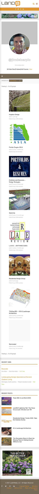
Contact (9, 488)
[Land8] (11, 6)
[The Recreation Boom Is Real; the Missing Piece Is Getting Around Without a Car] (7, 445)
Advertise (35, 486)
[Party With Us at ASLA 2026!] (7, 404)
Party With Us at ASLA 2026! (22, 398)
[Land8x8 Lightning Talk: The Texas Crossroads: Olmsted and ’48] (7, 415)
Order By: (5, 80)
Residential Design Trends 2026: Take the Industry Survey (25, 419)
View (30, 69)
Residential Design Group (17, 278)
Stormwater (12, 344)
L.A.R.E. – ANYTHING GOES (18, 246)
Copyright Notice (24, 486)
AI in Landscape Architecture (22, 428)
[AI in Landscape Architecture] (7, 435)
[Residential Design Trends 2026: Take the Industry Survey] (7, 425)
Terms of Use (18, 488)
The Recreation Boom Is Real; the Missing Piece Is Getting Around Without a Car (23, 440)
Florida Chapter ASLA (16, 147)
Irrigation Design (14, 114)
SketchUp (12, 213)
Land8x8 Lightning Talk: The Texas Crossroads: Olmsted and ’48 (24, 409)
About (36, 490)
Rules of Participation (31, 488)
